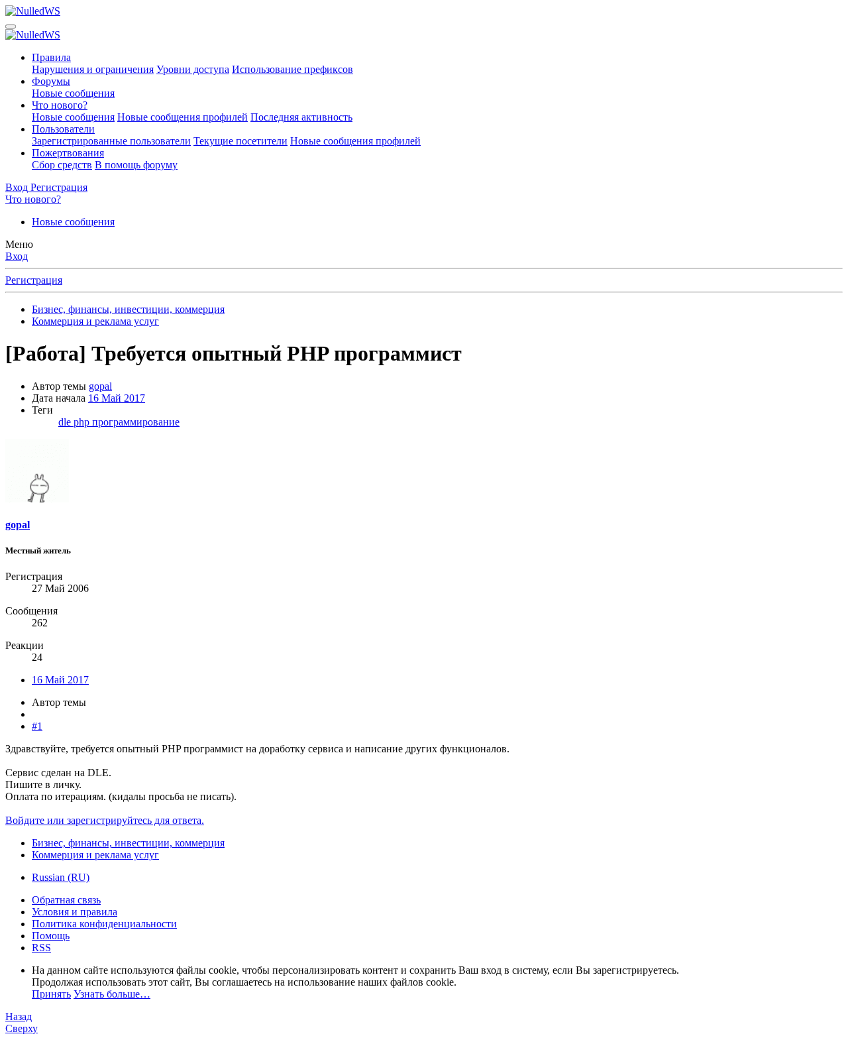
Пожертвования (68, 152)
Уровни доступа (192, 69)
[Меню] (10, 27)
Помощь (51, 935)
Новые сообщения (73, 93)
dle (66, 422)
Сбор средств (62, 164)
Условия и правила (74, 911)
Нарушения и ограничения (93, 69)
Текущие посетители (240, 140)
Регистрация (33, 280)
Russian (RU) (60, 877)
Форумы (51, 81)
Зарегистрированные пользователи (111, 140)
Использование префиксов (292, 69)
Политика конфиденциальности (104, 923)
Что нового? (59, 105)
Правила (51, 57)
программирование (136, 422)
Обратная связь (66, 899)
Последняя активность (301, 117)
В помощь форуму (136, 164)
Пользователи (63, 129)
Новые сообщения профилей (182, 117)
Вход (16, 256)
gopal (100, 386)
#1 (37, 726)
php (83, 422)
